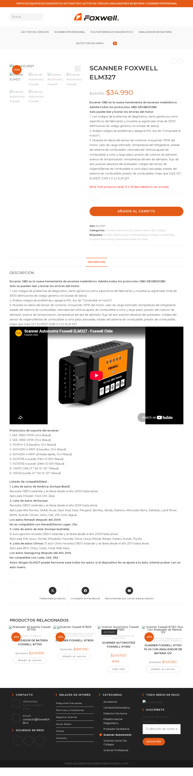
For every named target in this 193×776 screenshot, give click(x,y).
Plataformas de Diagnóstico (69, 633)
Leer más (118, 669)
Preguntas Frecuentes (69, 703)
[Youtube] (40, 741)
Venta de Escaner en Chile (132, 239)
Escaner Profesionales (132, 234)
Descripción (96, 262)
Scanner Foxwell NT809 (74, 640)
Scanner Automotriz (118, 230)
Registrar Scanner (66, 717)
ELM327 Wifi (110, 234)
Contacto (61, 738)
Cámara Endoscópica (116, 707)
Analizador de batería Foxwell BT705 (30, 642)
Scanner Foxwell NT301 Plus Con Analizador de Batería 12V (163, 649)
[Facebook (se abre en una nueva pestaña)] (170, 16)
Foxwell (152, 234)
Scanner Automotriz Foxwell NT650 (118, 644)
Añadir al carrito (136, 211)
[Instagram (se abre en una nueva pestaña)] (175, 16)
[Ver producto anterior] (174, 61)
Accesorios (110, 701)
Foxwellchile (166, 234)
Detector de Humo (115, 713)
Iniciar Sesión (63, 724)
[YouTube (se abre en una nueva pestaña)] (180, 16)
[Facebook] (18, 741)
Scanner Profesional (114, 635)
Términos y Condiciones (70, 710)
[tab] (96, 262)
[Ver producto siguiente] (180, 61)
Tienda (60, 731)
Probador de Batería (30, 635)
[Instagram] (29, 741)
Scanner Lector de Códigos (149, 230)
